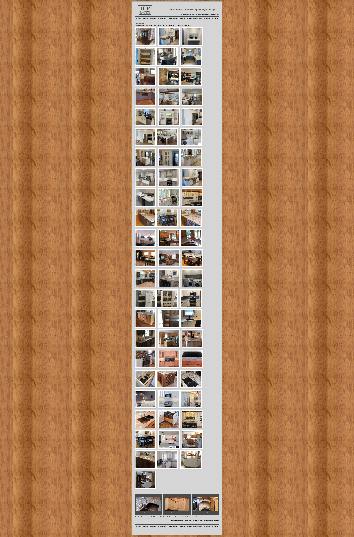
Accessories (199, 18)
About (146, 18)
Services (154, 18)
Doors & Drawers (186, 18)
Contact (215, 18)
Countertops (174, 18)
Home (139, 18)
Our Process (163, 18)
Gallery (208, 18)
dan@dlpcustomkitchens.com (210, 14)
